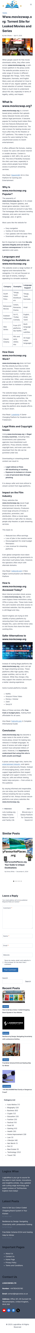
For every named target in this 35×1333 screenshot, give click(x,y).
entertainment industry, (11, 764)
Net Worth (11, 1143)
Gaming (10, 1128)
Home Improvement (15, 1134)
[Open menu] (31, 4)
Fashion (10, 1119)
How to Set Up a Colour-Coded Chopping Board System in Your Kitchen (14, 1211)
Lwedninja (15, 415)
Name (6, 936)
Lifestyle (5, 1006)
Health (9, 1131)
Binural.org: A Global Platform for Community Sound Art (27, 814)
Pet (8, 1146)
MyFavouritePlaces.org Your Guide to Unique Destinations (16, 865)
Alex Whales (8, 35)
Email (6, 945)
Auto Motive (12, 1105)
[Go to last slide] (5, 858)
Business (6, 1033)
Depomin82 (15, 175)
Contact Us (10, 1256)
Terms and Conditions (14, 1265)
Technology (6, 1086)
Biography (11, 1108)
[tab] (13, 881)
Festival (10, 1122)
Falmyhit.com (16, 721)
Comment (7, 908)
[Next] (29, 858)
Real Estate (11, 1149)
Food (9, 1125)
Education (11, 1116)
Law (9, 1137)
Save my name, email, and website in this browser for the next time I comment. (17, 962)
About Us (9, 1254)
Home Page (10, 1259)
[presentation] (17, 848)
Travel (4, 13)
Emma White (10, 871)
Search (5, 978)
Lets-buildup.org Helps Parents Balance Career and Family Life (8, 814)
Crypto (9, 1114)
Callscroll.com (16, 571)
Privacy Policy (11, 1263)
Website (6, 955)
